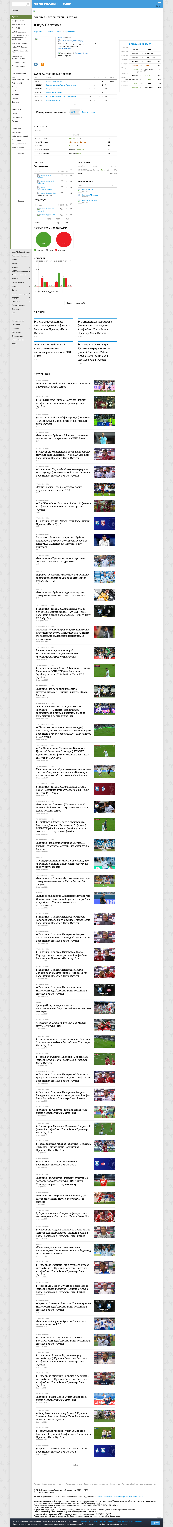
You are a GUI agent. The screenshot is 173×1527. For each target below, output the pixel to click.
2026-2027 (38, 81)
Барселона (14, 213)
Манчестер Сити (21, 220)
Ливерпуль (14, 220)
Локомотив (27, 172)
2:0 (109, 138)
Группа (112, 81)
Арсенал (14, 205)
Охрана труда (115, 1484)
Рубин (14, 187)
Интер (27, 213)
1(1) (115, 170)
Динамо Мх (14, 165)
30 (90, 96)
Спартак (21, 187)
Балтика (27, 158)
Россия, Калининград (75, 41)
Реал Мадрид (14, 235)
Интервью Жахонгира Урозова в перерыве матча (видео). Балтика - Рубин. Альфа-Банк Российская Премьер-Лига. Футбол (94, 352)
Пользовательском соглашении (129, 1521)
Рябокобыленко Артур (45, 189)
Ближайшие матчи (141, 44)
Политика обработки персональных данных (139, 1484)
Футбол (15, 17)
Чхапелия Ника (46, 194)
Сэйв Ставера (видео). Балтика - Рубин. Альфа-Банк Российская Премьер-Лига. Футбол (52, 327)
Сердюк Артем (50, 215)
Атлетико (21, 205)
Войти (158, 6)
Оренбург (14, 180)
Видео (59, 31)
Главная (15, 10)
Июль (41, 138)
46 (106, 96)
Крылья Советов (21, 172)
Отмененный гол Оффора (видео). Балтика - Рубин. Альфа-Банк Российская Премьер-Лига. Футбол (95, 327)
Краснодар (14, 172)
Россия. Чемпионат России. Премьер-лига (61, 85)
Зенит (27, 165)
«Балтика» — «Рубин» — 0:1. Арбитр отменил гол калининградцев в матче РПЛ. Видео (52, 350)
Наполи (21, 227)
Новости (49, 31)
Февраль (42, 150)
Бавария (27, 205)
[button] (52, 112)
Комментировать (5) (75, 303)
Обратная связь (48, 1484)
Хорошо (155, 1523)
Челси (27, 235)
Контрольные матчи (53, 89)
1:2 (109, 150)
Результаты (56, 17)
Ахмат (21, 158)
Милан (14, 227)
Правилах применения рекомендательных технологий (119, 1496)
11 (94, 96)
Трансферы (70, 31)
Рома (21, 235)
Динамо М (21, 165)
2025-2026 (38, 93)
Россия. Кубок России (53, 81)
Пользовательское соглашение (96, 1484)
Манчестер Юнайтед (27, 220)
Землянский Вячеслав (45, 182)
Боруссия (21, 213)
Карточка (38, 31)
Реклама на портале (74, 1484)
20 (106, 100)
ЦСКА (21, 194)
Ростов (21, 180)
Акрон (14, 158)
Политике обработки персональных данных (96, 1521)
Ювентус (21, 242)
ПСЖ (27, 227)
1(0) (61, 175)
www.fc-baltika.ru (64, 49)
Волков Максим (44, 176)
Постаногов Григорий (45, 210)
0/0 (71, 175)
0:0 (109, 142)
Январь (42, 142)
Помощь (37, 1484)
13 (98, 96)
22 (106, 89)
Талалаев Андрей (82, 53)
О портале (60, 1484)
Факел (27, 187)
